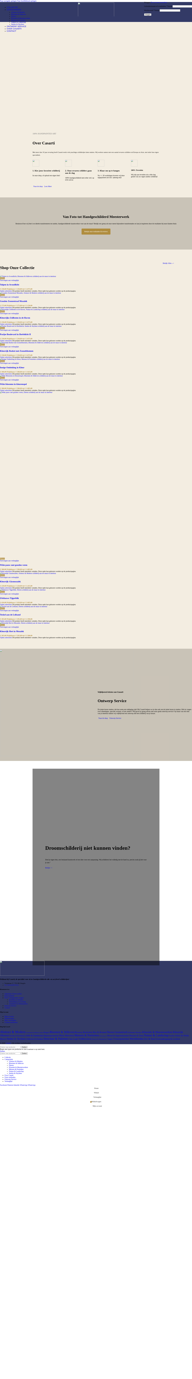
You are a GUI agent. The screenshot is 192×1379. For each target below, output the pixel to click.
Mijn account (9, 1016)
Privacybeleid (9, 996)
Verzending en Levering (17, 1002)
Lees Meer (48, 186)
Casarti (8, 1043)
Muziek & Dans (136, 1035)
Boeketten (87, 1032)
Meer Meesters (66, 1035)
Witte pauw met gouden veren (13, 565)
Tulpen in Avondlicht (9, 284)
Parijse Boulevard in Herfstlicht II (15, 334)
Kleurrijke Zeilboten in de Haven (15, 318)
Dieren (13, 16)
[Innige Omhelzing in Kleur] (30, 359)
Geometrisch (121, 1032)
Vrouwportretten (121, 1038)
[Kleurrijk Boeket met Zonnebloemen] (33, 343)
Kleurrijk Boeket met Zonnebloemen (16, 351)
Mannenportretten (51, 1035)
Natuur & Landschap (18, 22)
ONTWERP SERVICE (31, 73)
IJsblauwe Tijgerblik (9, 598)
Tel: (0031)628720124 (11, 985)
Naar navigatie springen (8, 1)
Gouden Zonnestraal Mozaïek (13, 301)
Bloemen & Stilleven (18, 14)
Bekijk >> (48, 868)
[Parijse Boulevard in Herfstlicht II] (31, 326)
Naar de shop (38, 186)
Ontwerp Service (115, 718)
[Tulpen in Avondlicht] (28, 276)
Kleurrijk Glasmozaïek (10, 581)
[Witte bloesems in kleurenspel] (31, 376)
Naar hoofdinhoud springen (26, 1)
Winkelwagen (9, 1018)
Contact (7, 1008)
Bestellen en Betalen (16, 1000)
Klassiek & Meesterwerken (20, 18)
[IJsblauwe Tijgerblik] (23, 590)
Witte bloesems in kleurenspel (13, 384)
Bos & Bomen (99, 1032)
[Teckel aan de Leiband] (23, 606)
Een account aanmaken (159, 2)
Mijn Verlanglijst (10, 1020)
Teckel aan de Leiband (10, 615)
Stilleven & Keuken (34, 1039)
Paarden (172, 1036)
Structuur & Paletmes (56, 1038)
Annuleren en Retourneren (18, 1004)
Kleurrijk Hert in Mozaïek (12, 631)
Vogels (110, 1039)
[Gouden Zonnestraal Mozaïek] (30, 293)
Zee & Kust (150, 1038)
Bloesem (78, 1032)
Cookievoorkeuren (11, 1022)
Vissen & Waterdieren (99, 1039)
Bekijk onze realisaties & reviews (96, 231)
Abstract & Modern (18, 12)
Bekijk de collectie (14, 73)
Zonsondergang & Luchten (168, 1039)
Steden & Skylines (17, 24)
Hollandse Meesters (135, 1032)
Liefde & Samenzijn (33, 1035)
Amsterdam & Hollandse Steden (34, 1032)
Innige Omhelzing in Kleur (12, 367)
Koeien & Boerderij (17, 1036)
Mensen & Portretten (18, 20)
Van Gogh (73, 1039)
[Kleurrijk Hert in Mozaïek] (25, 623)
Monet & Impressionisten (118, 1035)
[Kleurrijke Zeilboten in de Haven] (32, 309)
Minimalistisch (103, 1036)
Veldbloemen (84, 1039)
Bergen (46, 1032)
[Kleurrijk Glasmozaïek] (28, 573)
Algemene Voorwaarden (13, 994)
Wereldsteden (137, 1038)
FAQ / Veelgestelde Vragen (14, 998)
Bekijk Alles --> (168, 263)
